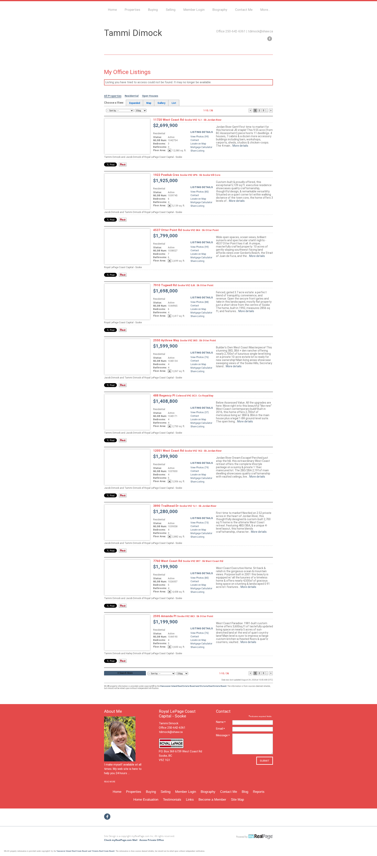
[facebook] (269, 38)
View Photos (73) (199, 522)
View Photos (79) (199, 467)
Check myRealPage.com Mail (120, 840)
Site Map (237, 799)
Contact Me (244, 10)
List (174, 103)
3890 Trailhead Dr (184, 506)
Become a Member (212, 799)
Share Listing (197, 150)
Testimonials (172, 799)
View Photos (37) (199, 412)
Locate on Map (198, 143)
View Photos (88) (199, 302)
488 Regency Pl (183, 395)
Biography (219, 10)
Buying (153, 10)
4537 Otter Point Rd (186, 230)
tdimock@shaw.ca (260, 31)
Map (148, 103)
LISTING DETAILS (201, 132)
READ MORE (109, 782)
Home (112, 10)
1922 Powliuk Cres (186, 175)
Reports (258, 792)
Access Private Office (151, 840)
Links (190, 799)
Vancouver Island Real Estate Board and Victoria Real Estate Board (193, 686)
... (266, 110)
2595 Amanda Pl (183, 616)
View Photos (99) (199, 136)
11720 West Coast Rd (187, 120)
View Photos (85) (199, 191)
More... (265, 10)
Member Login (194, 10)
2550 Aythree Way (184, 340)
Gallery (161, 103)
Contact (194, 140)
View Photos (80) (199, 577)
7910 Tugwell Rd (183, 285)
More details (240, 145)
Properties (132, 10)
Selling (171, 10)
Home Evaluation (145, 799)
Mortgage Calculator (201, 147)
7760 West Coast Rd (188, 561)
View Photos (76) (199, 357)
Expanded (134, 103)
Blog (245, 792)
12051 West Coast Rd (187, 450)
